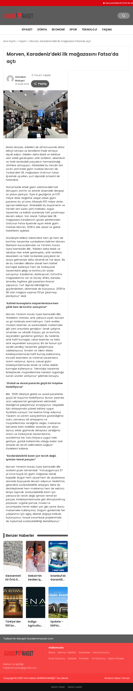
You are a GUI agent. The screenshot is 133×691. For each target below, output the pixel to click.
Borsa (52, 652)
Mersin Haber (58, 686)
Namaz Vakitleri (67, 652)
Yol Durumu (98, 658)
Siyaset (27, 29)
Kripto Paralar (116, 658)
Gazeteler (84, 652)
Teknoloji (89, 29)
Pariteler (84, 658)
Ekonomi (58, 29)
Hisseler (72, 658)
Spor (73, 29)
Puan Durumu (57, 658)
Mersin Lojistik (75, 686)
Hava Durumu (101, 652)
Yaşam (107, 29)
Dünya (42, 29)
